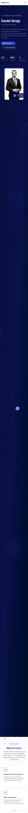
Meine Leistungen (7, 43)
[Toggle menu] (25, 2)
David (5, 3)
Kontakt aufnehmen (10, 47)
